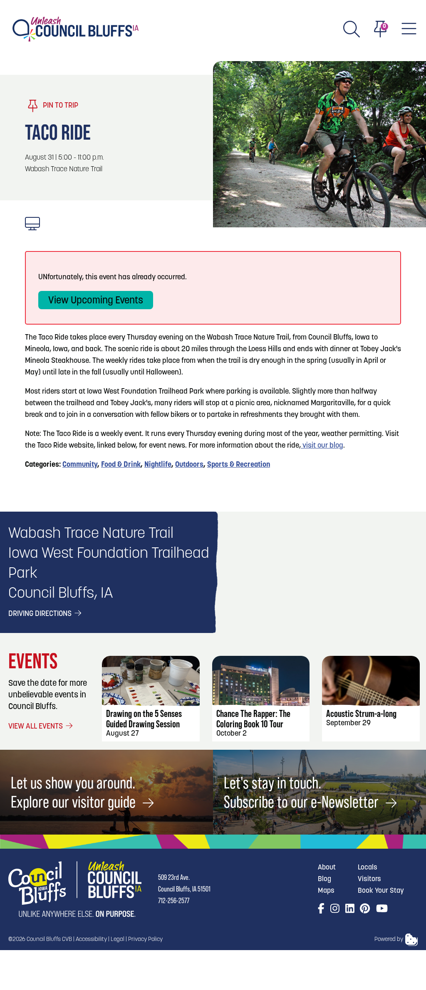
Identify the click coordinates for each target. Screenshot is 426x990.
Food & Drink (121, 465)
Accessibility (91, 939)
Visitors (369, 879)
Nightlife (157, 465)
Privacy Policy (145, 939)
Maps (326, 890)
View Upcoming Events (95, 301)
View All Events (36, 727)
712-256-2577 (173, 900)
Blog (324, 879)
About (327, 867)
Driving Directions (40, 614)
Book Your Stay (381, 890)
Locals (367, 867)
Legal (117, 939)
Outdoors (189, 465)
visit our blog (322, 446)
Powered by (388, 939)
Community (79, 465)
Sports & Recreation (238, 465)
